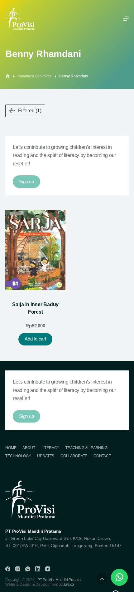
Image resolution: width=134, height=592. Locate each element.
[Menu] (126, 19)
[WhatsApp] (27, 568)
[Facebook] (7, 568)
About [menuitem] (28, 448)
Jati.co (68, 584)
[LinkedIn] (37, 568)
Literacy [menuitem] (50, 448)
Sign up (26, 181)
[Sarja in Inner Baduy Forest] (35, 250)
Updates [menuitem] (45, 456)
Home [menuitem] (10, 448)
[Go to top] (102, 578)
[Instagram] (17, 568)
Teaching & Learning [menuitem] (86, 448)
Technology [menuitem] (18, 456)
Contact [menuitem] (102, 456)
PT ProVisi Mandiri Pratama (60, 580)
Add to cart (35, 338)
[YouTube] (47, 568)
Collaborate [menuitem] (73, 456)
